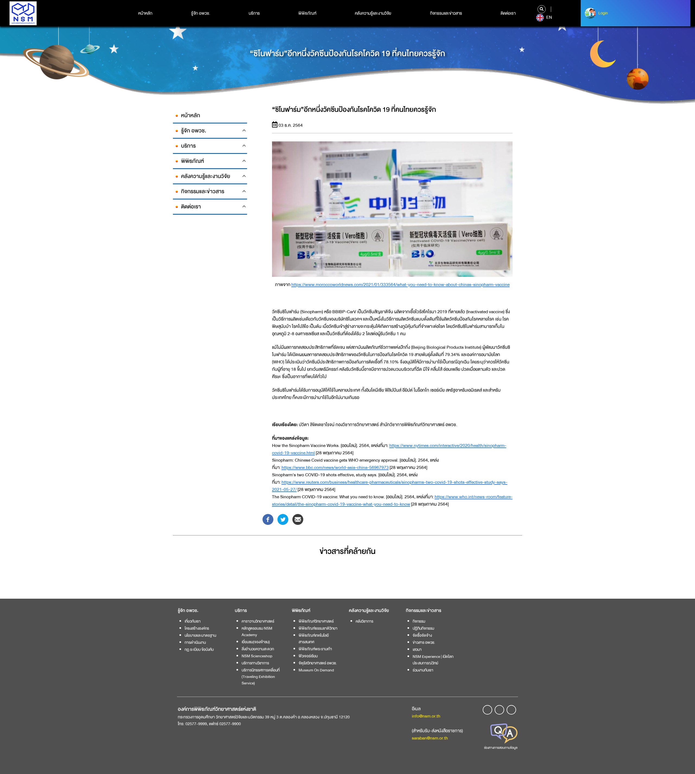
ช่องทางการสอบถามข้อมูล (500, 747)
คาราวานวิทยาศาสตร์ (258, 621)
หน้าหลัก (145, 13)
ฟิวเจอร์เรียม (308, 656)
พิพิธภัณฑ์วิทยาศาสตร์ (316, 621)
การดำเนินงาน (195, 642)
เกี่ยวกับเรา (193, 621)
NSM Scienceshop (257, 656)
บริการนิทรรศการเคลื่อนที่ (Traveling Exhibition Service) (261, 676)
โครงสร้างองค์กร (197, 628)
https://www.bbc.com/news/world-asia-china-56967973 (335, 467)
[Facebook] (268, 519)
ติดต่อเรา (508, 13)
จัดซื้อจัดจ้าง (422, 635)
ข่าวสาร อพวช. (424, 642)
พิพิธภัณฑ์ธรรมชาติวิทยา (318, 628)
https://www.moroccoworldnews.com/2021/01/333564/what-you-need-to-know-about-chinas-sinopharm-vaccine (400, 284)
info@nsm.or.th (426, 716)
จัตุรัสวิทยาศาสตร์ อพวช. (318, 663)
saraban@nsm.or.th (430, 738)
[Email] (297, 519)
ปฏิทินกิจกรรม (423, 628)
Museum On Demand (316, 670)
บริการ (254, 13)
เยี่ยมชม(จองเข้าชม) (256, 642)
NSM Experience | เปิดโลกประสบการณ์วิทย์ (433, 659)
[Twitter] (282, 519)
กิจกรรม (419, 621)
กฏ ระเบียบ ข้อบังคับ (199, 649)
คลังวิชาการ (364, 621)
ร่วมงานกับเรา (423, 670)
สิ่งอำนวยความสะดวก (258, 649)
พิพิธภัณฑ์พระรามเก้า (315, 649)
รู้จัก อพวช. (200, 13)
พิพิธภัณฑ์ (307, 13)
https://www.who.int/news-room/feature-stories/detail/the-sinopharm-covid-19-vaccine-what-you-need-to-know (392, 500)
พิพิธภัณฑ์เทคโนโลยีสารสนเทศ (314, 638)
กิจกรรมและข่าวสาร (446, 13)
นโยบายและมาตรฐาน (200, 635)
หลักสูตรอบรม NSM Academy (257, 631)
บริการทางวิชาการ (255, 663)
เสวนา (417, 649)
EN (548, 17)
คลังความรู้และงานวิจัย (373, 13)
